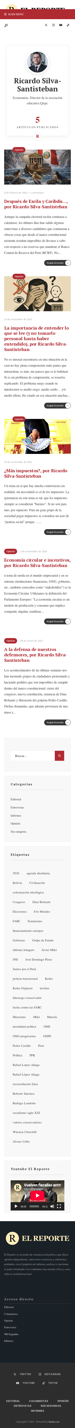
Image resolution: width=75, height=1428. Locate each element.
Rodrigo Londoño (24, 1103)
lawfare (44, 988)
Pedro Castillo (22, 1045)
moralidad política (24, 1026)
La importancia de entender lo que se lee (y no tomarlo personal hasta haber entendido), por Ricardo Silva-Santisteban (36, 338)
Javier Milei (49, 950)
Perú (41, 1045)
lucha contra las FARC (27, 1007)
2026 (16, 873)
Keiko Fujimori (22, 988)
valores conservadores (27, 1122)
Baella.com (54, 1421)
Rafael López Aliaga (26, 1074)
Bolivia (17, 883)
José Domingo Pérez (38, 959)
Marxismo (19, 1017)
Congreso (19, 902)
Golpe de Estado (43, 940)
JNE (15, 959)
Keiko (49, 978)
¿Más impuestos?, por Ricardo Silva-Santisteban (35, 473)
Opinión (19, 149)
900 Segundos (11, 1334)
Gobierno (19, 940)
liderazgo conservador (27, 998)
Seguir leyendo (58, 263)
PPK (32, 1055)
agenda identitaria (38, 873)
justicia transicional (25, 978)
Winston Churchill (24, 1132)
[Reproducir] (16, 1206)
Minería (52, 1017)
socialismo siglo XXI (26, 1113)
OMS (47, 1026)
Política (17, 1055)
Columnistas (11, 1314)
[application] (37, 1195)
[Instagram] (53, 25)
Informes (16, 815)
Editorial (16, 799)
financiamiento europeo (28, 930)
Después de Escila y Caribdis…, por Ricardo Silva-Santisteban (36, 204)
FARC (16, 921)
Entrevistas (17, 807)
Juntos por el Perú (24, 969)
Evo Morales (42, 911)
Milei (36, 1017)
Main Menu (16, 14)
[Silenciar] (52, 1206)
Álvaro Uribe (21, 1141)
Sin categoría (18, 831)
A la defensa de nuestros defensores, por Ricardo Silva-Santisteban (35, 654)
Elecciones (20, 911)
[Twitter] (46, 25)
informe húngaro (23, 950)
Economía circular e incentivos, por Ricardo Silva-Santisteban (37, 562)
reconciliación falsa (25, 1084)
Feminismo (35, 921)
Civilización (37, 883)
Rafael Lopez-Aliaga (26, 1065)
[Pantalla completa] (59, 1206)
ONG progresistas (24, 1036)
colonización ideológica (28, 892)
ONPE (47, 1036)
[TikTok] (68, 25)
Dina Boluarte (41, 902)
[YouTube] (61, 25)
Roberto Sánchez (24, 1093)
